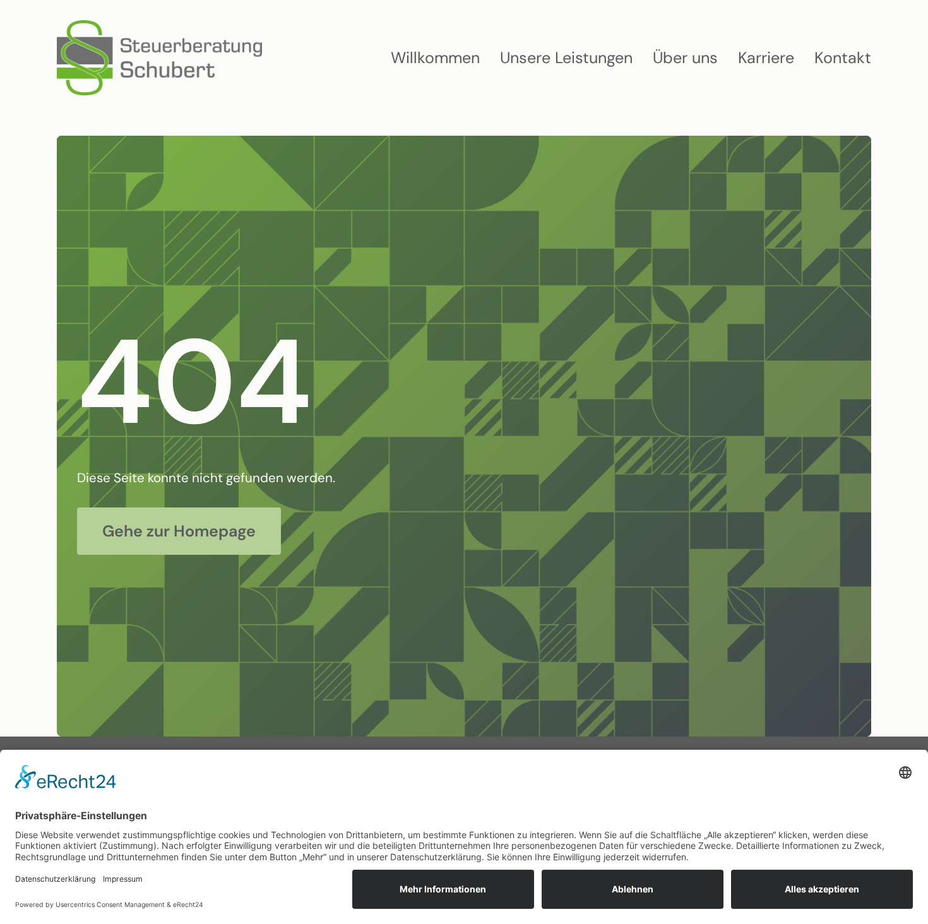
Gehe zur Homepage (179, 531)
